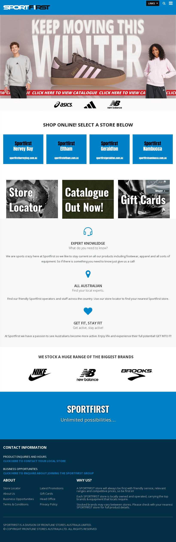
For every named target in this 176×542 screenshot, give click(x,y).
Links (151, 3)
